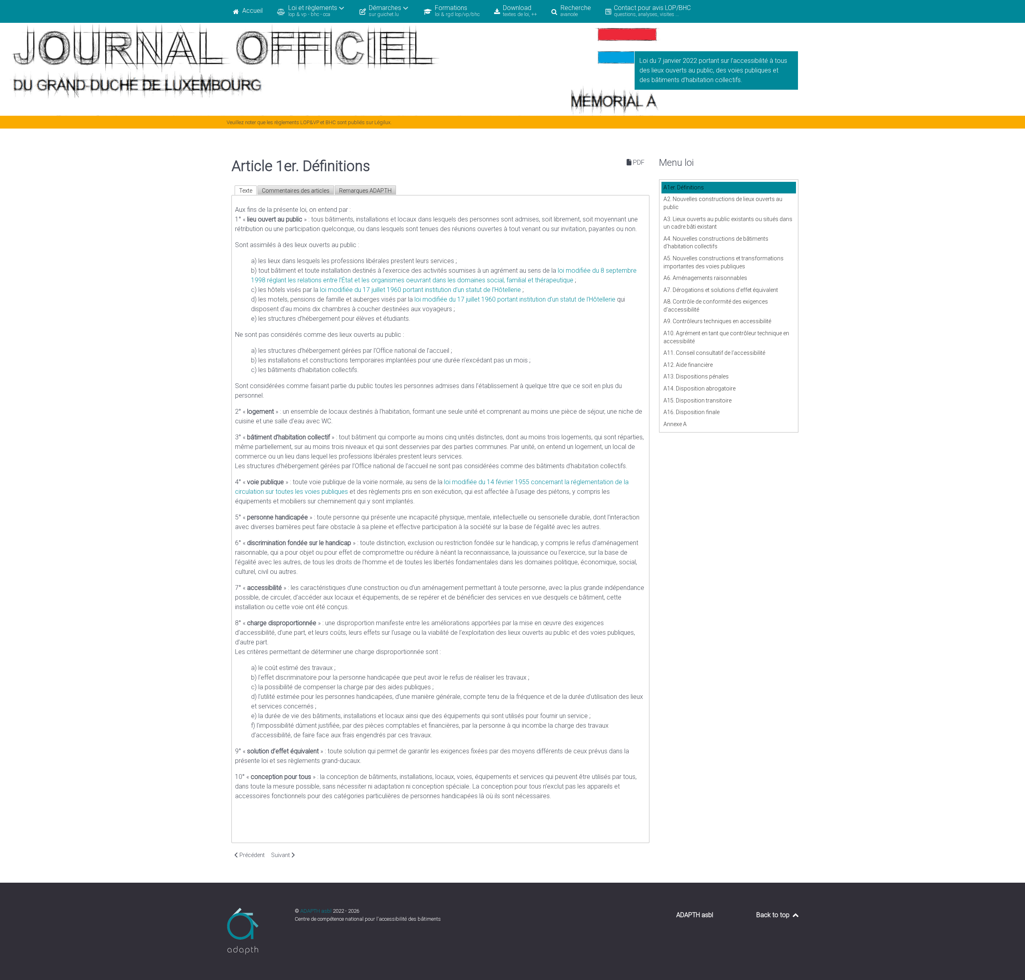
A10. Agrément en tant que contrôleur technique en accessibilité (726, 337)
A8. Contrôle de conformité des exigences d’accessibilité (715, 305)
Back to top (773, 915)
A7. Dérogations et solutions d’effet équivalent (720, 290)
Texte (245, 190)
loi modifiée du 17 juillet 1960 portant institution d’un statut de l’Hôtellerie (420, 290)
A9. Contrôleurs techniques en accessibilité (717, 321)
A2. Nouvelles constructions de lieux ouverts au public (722, 203)
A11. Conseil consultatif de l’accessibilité (714, 353)
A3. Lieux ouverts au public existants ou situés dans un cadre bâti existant (727, 223)
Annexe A (675, 424)
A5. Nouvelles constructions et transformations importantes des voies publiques (723, 262)
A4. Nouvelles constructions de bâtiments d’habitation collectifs (715, 242)
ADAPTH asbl (316, 911)
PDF (638, 162)
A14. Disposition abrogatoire (699, 388)
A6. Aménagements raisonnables (705, 278)
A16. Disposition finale (691, 412)
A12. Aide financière (688, 365)
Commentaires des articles (296, 190)
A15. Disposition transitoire (697, 400)
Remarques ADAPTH (365, 190)
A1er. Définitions (683, 187)
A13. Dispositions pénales (696, 376)
